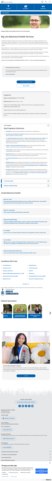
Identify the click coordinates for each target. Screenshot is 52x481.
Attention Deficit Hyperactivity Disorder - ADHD (13, 273)
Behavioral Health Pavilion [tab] (10, 185)
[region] (26, 313)
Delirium (31, 270)
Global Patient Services (8, 438)
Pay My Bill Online (7, 429)
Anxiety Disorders (7, 268)
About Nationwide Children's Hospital (9, 451)
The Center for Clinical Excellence (9, 454)
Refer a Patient (26, 85)
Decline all (41, 472)
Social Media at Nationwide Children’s (26, 402)
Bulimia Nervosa (32, 265)
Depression (31, 273)
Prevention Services (10, 169)
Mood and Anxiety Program (31, 165)
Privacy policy (14, 476)
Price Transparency (5, 426)
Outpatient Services (10, 162)
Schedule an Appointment (26, 81)
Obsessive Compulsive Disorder (36, 278)
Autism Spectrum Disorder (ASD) (10, 276)
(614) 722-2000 (4, 415)
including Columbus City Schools (21, 172)
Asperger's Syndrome (8, 270)
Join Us (26, 375)
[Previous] (2, 313)
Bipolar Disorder (6, 278)
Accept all (41, 469)
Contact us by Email (9, 418)
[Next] (50, 313)
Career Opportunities (6, 457)
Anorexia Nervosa (7, 265)
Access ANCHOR (7, 447)
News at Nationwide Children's (8, 460)
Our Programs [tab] (7, 125)
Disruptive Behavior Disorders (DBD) (37, 276)
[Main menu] (50, 2)
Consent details (5, 476)
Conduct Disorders (33, 268)
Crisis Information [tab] (8, 181)
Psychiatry (8, 131)
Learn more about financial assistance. (9, 424)
